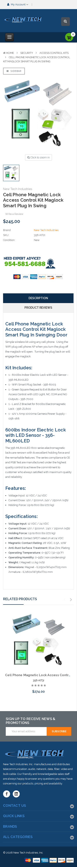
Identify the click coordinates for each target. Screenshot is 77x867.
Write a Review (14, 214)
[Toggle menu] (9, 37)
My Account (18, 4)
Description (38, 298)
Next (71, 600)
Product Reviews (38, 307)
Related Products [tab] (20, 599)
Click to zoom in (40, 157)
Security (26, 52)
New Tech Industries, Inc (28, 852)
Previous (64, 600)
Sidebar (15, 71)
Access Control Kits (54, 52)
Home (10, 52)
